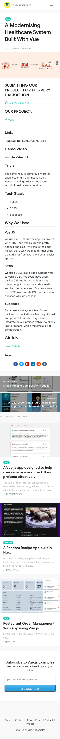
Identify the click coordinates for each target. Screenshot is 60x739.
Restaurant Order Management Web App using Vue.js (29, 625)
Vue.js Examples (22, 4)
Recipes (8, 542)
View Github (12, 346)
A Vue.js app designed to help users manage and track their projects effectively (27, 472)
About (8, 720)
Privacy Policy (34, 720)
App (8, 19)
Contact (19, 720)
